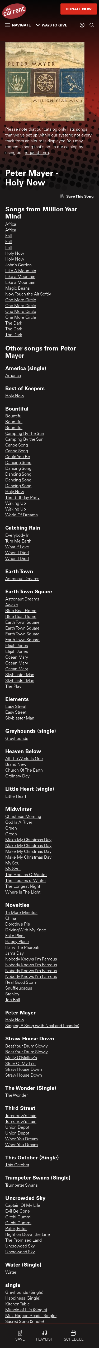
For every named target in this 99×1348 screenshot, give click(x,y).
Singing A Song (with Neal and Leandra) (42, 1026)
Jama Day (14, 953)
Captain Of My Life (22, 1206)
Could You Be (17, 457)
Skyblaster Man (19, 675)
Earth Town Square (22, 623)
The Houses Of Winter (26, 875)
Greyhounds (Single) (24, 1293)
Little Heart (15, 797)
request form (37, 153)
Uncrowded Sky (20, 1246)
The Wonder (16, 1096)
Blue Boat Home (20, 611)
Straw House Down (23, 1070)
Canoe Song (16, 445)
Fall (8, 236)
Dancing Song (18, 463)
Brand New (15, 765)
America (13, 376)
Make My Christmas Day (28, 840)
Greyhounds (16, 739)
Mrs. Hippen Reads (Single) (30, 1316)
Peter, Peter (16, 1229)
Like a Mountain (20, 277)
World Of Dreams (21, 515)
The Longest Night (22, 887)
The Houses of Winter (25, 881)
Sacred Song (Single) (24, 1322)
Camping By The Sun (24, 434)
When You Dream (21, 1139)
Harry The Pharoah (22, 948)
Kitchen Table (17, 1304)
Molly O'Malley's (21, 1058)
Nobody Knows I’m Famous (31, 959)
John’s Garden (18, 265)
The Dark (13, 323)
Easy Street (15, 707)
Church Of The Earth (24, 770)
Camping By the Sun (24, 440)
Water (10, 1272)
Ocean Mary (16, 657)
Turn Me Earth (18, 541)
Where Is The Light (22, 892)
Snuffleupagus (18, 988)
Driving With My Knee (25, 930)
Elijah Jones (16, 646)
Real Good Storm (21, 983)
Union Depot (17, 1128)
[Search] (91, 25)
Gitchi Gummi (18, 1217)
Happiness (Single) (22, 1298)
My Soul (13, 863)
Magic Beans (17, 288)
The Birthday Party (22, 498)
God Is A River (18, 823)
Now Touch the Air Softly (28, 294)
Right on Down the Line (27, 1235)
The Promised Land (23, 1240)
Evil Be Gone (17, 1211)
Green (11, 828)
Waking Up (15, 504)
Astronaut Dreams (22, 579)
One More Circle (20, 300)
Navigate (21, 25)
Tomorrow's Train (20, 1116)
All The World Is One (24, 759)
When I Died (17, 553)
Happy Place (17, 942)
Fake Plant (15, 936)
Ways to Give (54, 25)
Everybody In (17, 536)
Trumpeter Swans (21, 1185)
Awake (11, 605)
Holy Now (14, 254)
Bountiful (13, 416)
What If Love (17, 547)
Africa (10, 224)
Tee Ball (12, 1000)
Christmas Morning (23, 817)
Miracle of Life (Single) (26, 1310)
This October (17, 1165)
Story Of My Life (20, 1064)
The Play (13, 687)
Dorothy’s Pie (17, 924)
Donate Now (79, 8)
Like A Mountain (20, 271)
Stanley (12, 994)
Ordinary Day (17, 776)
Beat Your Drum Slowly (26, 1046)
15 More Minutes (21, 913)
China (10, 919)
